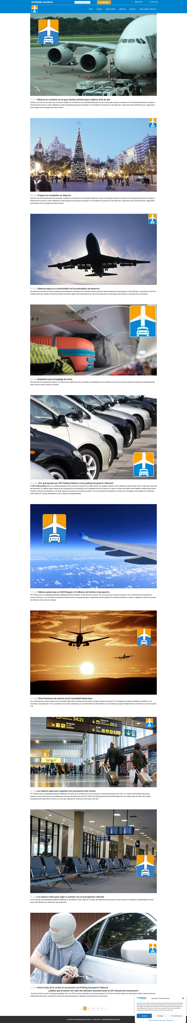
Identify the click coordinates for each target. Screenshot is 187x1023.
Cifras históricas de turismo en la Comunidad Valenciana (65, 698)
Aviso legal (96, 1019)
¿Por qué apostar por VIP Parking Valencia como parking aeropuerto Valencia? (76, 483)
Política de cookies (153, 1020)
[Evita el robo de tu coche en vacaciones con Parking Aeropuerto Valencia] (93, 948)
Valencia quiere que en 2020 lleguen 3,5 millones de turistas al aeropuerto (74, 592)
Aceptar (144, 1016)
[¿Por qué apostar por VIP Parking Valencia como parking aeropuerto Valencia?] (93, 437)
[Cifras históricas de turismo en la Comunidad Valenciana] (93, 652)
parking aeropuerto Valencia (56, 595)
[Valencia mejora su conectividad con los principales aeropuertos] (93, 249)
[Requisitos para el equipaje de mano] (93, 340)
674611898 (154, 2)
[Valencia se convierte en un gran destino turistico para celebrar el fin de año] (93, 54)
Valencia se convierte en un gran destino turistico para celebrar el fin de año (73, 99)
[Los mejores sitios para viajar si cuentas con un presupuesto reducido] (93, 851)
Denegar (160, 1016)
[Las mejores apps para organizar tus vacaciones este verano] (93, 752)
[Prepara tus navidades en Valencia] (93, 155)
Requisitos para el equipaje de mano (54, 379)
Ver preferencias (176, 1016)
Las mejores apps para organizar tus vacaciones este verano (66, 791)
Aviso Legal (162, 1020)
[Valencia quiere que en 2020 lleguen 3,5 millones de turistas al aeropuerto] (93, 546)
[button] (183, 998)
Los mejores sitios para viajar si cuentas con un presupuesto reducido (70, 897)
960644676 (139, 2)
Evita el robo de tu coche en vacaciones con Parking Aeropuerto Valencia (72, 987)
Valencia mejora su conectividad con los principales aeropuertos (68, 288)
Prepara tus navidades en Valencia (54, 195)
